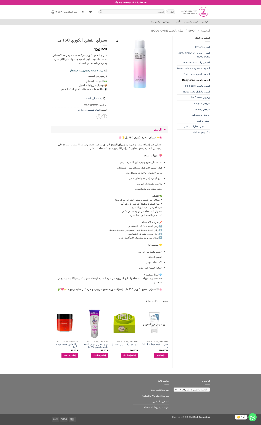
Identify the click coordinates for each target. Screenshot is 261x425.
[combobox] (192, 389)
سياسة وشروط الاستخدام (156, 407)
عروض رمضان (202, 109)
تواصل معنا (155, 22)
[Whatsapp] (252, 417)
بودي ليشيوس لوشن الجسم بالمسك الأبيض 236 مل (96, 346)
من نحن (166, 22)
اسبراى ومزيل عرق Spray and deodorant (194, 54)
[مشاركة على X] (99, 116)
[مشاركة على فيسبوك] (104, 116)
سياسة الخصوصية (160, 389)
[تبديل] (165, 129)
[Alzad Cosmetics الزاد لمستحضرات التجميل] (195, 12)
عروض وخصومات (191, 22)
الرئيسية (204, 22)
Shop (192, 30)
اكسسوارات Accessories (196, 62)
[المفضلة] (90, 12)
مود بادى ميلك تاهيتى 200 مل (124, 344)
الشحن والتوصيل (160, 401)
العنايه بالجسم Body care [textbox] (193, 389)
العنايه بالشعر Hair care (197, 85)
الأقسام (178, 22)
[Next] (51, 334)
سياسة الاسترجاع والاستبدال (155, 395)
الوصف (158, 129)
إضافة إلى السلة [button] (129, 355)
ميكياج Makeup (201, 132)
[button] (82, 12)
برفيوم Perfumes (200, 97)
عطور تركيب (203, 120)
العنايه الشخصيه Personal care (193, 68)
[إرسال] (101, 11)
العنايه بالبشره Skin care (197, 74)
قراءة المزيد (161, 355)
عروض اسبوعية (202, 103)
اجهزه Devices (202, 47)
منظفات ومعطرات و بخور (197, 126)
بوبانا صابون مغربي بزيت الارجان (67, 346)
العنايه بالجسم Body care (167, 30)
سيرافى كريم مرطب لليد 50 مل (155, 346)
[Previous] (167, 334)
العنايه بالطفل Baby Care (196, 91)
